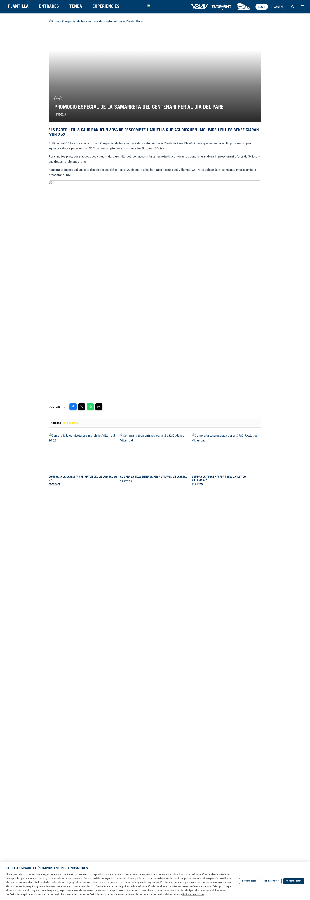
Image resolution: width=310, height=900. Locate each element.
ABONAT (278, 7)
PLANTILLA (18, 6)
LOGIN (261, 7)
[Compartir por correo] (98, 406)
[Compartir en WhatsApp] (90, 406)
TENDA (75, 6)
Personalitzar (249, 881)
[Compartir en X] (81, 406)
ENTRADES (49, 6)
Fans (58, 98)
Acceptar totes (293, 881)
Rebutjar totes (271, 881)
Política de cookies (193, 894)
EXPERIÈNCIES (105, 6)
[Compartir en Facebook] (73, 406)
